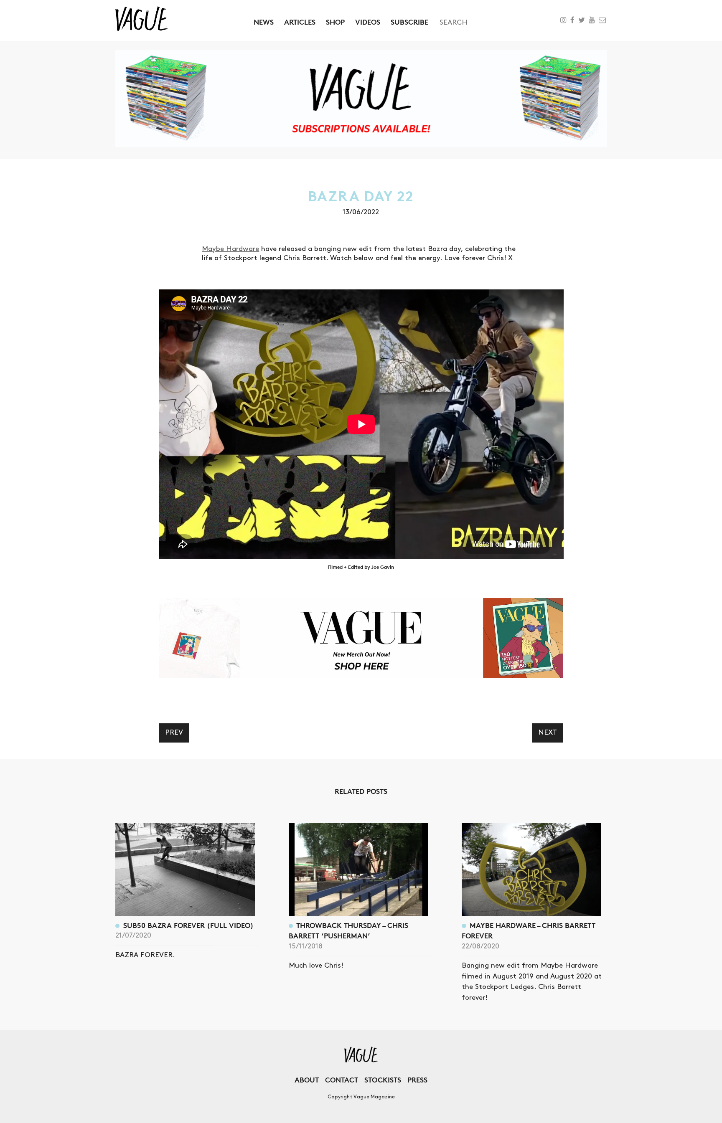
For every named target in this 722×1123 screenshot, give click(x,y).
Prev (174, 732)
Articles (299, 22)
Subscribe (409, 22)
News (264, 22)
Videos (367, 22)
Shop (335, 22)
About (307, 1079)
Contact (341, 1079)
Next (547, 732)
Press (417, 1079)
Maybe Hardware (230, 249)
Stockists (382, 1079)
